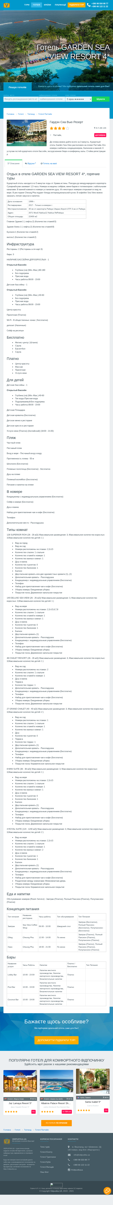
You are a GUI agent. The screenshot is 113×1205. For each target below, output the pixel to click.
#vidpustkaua (77, 1170)
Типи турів (44, 1147)
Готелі (36, 5)
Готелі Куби (45, 1162)
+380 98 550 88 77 (100, 3)
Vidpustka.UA (56, 1191)
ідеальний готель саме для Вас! (93, 86)
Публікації (60, 5)
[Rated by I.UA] (56, 1185)
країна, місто (8, 95)
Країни (47, 5)
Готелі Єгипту (46, 1152)
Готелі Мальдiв (47, 1167)
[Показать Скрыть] (107, 1191)
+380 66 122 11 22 (100, 6)
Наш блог (44, 1172)
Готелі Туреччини (48, 1157)
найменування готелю (48, 95)
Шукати (101, 99)
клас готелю (70, 95)
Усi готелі (56, 1123)
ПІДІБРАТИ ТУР (76, 5)
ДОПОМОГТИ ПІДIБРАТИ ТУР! (56, 1040)
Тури (26, 5)
